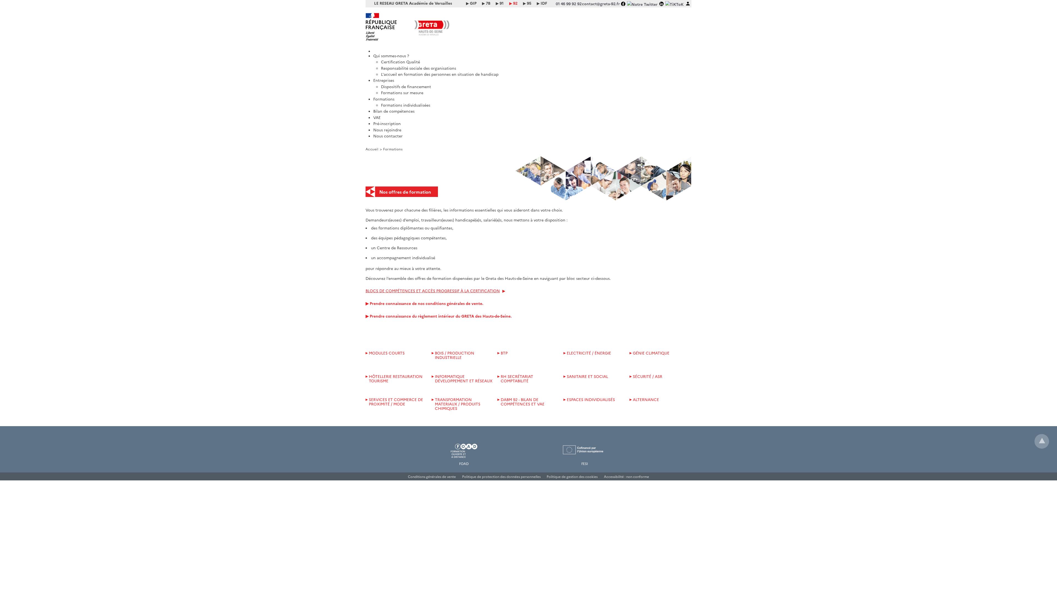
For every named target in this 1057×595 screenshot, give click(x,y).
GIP (473, 3)
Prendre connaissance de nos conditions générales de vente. (426, 303)
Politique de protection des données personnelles (501, 476)
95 (529, 3)
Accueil (372, 149)
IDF (544, 3)
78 (488, 3)
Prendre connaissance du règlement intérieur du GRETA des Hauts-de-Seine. (441, 316)
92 (515, 3)
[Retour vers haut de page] (1041, 441)
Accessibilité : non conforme (626, 476)
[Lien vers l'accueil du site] (447, 26)
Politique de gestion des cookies (572, 476)
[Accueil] (532, 49)
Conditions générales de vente (432, 476)
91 (501, 3)
